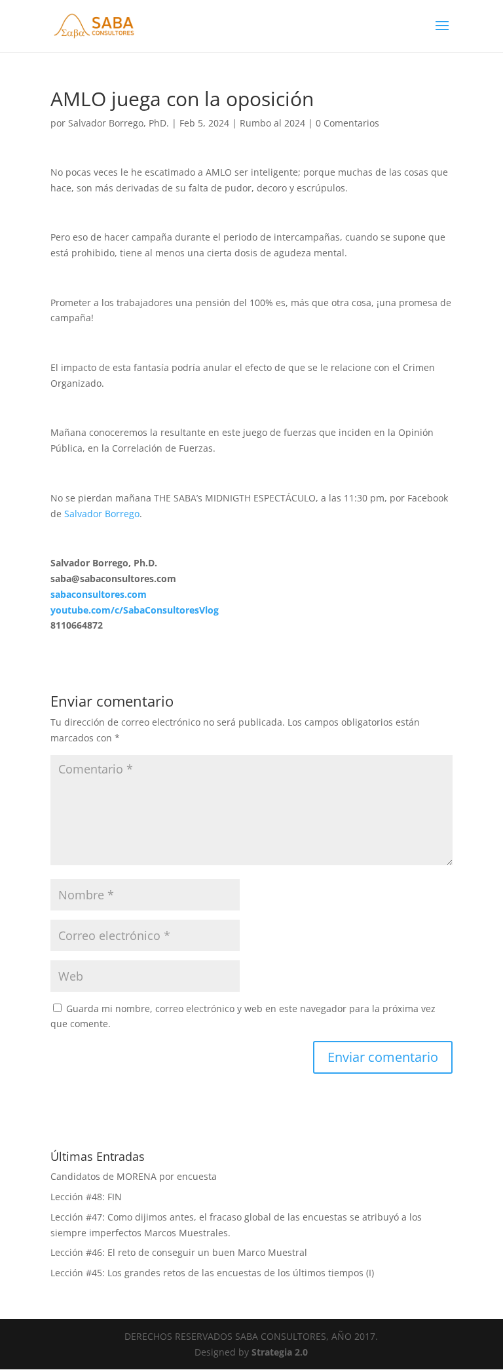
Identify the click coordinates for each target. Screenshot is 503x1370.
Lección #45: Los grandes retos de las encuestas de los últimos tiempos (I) (212, 1272)
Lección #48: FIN (86, 1196)
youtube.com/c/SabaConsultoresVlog (134, 610)
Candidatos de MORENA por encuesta (133, 1176)
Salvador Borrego (102, 513)
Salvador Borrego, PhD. (118, 123)
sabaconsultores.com (98, 594)
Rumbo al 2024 (272, 123)
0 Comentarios (347, 123)
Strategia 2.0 (280, 1352)
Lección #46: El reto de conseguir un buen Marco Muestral (178, 1252)
